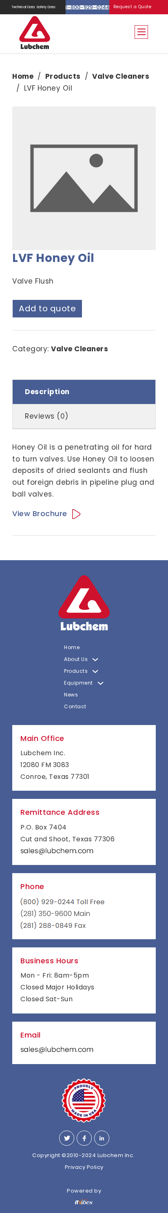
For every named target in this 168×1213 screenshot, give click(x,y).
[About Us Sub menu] (95, 659)
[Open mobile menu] (141, 32)
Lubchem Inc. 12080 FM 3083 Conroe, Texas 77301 (55, 764)
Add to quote (47, 308)
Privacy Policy (84, 1167)
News (71, 694)
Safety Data (45, 7)
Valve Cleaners (120, 76)
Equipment (78, 682)
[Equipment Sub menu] (100, 683)
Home (22, 76)
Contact (75, 706)
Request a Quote (132, 7)
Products (63, 76)
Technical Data (23, 7)
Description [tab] (47, 392)
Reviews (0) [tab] (47, 416)
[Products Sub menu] (95, 671)
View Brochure (39, 513)
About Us (76, 659)
